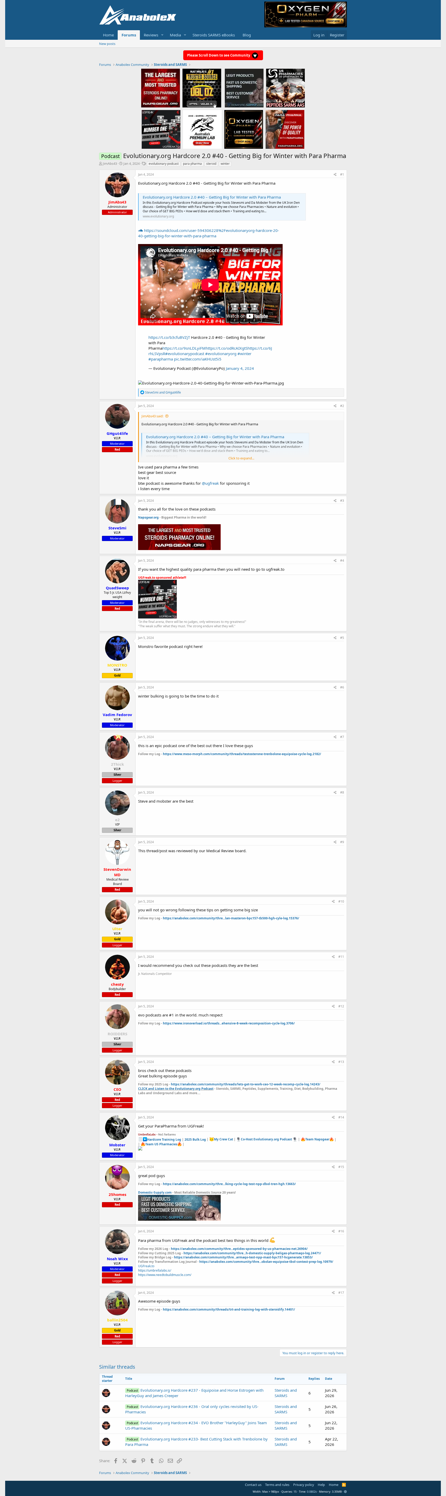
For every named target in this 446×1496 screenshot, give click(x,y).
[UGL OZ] (201, 87)
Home (108, 34)
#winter (244, 353)
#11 (341, 956)
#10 (341, 901)
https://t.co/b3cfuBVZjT (169, 337)
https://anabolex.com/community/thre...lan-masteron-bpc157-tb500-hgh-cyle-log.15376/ (231, 918)
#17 (341, 1292)
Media (175, 34)
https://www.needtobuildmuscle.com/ (164, 1275)
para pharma (192, 163)
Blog (247, 34)
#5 (342, 638)
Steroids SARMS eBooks (214, 34)
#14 (341, 1117)
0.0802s (312, 1491)
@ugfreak (210, 483)
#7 (342, 737)
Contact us (253, 1484)
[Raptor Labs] (202, 129)
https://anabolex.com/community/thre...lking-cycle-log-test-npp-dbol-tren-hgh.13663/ (229, 1184)
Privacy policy (303, 1484)
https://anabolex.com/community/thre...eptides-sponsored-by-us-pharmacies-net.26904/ (239, 1249)
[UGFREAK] (161, 129)
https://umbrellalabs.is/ (154, 1270)
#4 (342, 560)
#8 (342, 792)
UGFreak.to (146, 1266)
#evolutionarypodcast (184, 353)
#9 (342, 842)
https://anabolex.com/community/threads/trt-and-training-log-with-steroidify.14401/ (229, 1309)
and (163, 392)
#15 (341, 1167)
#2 (342, 406)
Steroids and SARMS (286, 1393)
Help (321, 1484)
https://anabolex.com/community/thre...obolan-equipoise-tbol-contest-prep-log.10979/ (266, 1261)
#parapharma (160, 359)
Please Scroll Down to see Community (219, 55)
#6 (342, 687)
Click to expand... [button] (241, 458)
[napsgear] (160, 87)
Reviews (151, 34)
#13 (341, 1062)
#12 (341, 1006)
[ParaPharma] (285, 129)
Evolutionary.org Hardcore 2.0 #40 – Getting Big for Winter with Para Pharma (212, 197)
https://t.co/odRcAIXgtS (227, 348)
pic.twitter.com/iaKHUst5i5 (197, 359)
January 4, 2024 (240, 368)
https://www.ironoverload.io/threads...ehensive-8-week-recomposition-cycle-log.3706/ (229, 1023)
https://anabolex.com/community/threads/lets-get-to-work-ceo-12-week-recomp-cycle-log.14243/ (245, 1084)
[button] (162, 35)
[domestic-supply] (244, 87)
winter (225, 163)
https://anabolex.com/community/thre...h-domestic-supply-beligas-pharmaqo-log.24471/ (252, 1253)
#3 (342, 500)
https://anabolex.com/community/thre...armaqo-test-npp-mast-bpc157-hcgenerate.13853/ (243, 1257)
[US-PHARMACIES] (285, 87)
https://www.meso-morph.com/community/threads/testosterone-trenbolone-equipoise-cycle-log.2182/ (242, 754)
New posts (107, 43)
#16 (341, 1231)
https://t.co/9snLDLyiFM (184, 348)
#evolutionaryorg (220, 353)
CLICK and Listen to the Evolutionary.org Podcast (175, 1088)
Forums (129, 34)
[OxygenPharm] (243, 129)
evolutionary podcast (164, 163)
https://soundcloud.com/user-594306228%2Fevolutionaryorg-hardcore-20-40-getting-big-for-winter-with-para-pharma (208, 233)
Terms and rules (277, 1484)
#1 (342, 174)
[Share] (335, 175)
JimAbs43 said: (152, 416)
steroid (211, 163)
